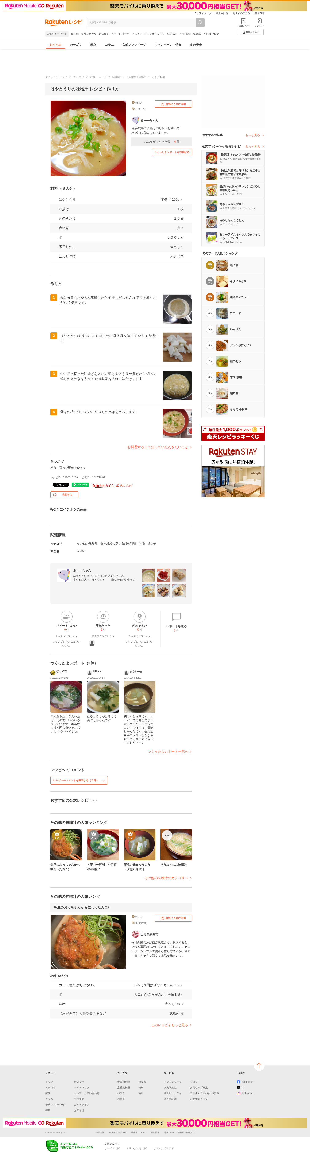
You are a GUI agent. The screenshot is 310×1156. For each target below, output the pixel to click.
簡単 (140, 1087)
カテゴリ (76, 44)
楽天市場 (260, 13)
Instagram (247, 1093)
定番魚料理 (123, 1087)
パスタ (121, 1093)
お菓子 (121, 1098)
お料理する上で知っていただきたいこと (157, 447)
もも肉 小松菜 (211, 33)
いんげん (137, 33)
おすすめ (55, 44)
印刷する (67, 494)
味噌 (142, 543)
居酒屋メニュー (108, 33)
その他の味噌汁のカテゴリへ (166, 878)
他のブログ (126, 485)
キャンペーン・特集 (168, 44)
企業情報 (100, 1132)
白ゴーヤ (124, 33)
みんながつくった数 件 (162, 141)
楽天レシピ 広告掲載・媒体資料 (179, 1132)
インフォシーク (203, 13)
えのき (152, 543)
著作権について (138, 1132)
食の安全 (196, 44)
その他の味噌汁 (136, 77)
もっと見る (252, 135)
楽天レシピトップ (56, 77)
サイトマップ (81, 1087)
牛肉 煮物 (185, 33)
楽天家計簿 (222, 13)
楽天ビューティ (173, 1093)
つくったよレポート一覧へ (168, 751)
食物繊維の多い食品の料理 (118, 543)
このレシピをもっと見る (169, 1025)
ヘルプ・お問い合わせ (86, 1093)
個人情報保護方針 (117, 1132)
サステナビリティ (163, 1148)
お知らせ (79, 1110)
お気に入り (243, 25)
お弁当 (142, 1081)
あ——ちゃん (82, 570)
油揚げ (64, 209)
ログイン (259, 25)
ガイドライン (81, 1104)
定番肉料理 (123, 1081)
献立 (93, 44)
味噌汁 (116, 77)
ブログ (194, 1081)
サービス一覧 (112, 1148)
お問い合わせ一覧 (136, 1148)
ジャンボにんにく (154, 33)
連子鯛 (75, 33)
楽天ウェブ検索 (199, 1087)
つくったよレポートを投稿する (172, 152)
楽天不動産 (170, 1087)
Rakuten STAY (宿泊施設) (204, 1093)
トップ (49, 1081)
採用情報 (155, 1132)
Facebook (247, 1081)
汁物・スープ (98, 77)
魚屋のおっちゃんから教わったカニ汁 (82, 907)
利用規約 (79, 1098)
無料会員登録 (252, 32)
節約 (140, 1093)
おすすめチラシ (241, 13)
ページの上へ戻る (259, 1065)
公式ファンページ (134, 44)
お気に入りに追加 (176, 104)
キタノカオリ (88, 33)
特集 (47, 1110)
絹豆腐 (197, 33)
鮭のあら (172, 33)
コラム (109, 44)
